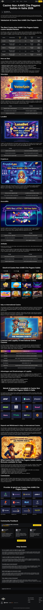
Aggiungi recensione (37, 525)
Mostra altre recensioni (21, 540)
